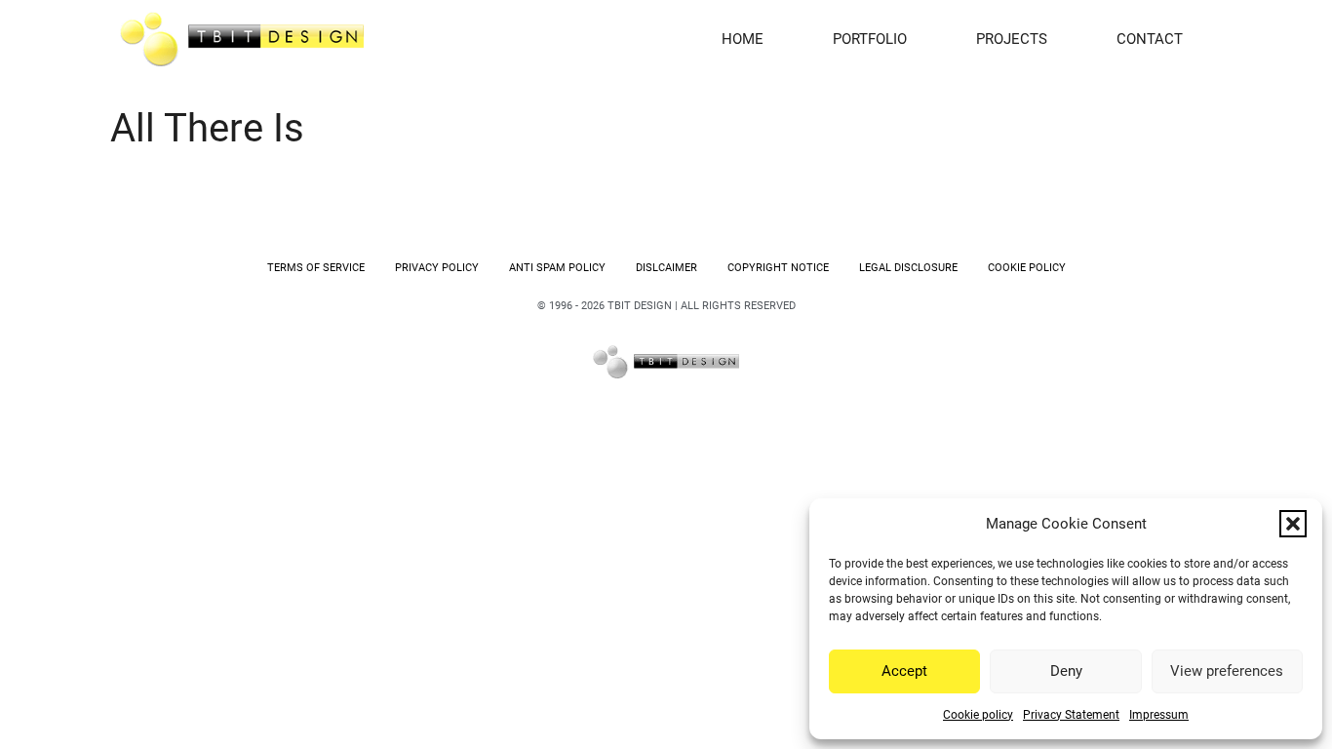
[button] (1293, 523)
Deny (1066, 671)
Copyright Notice (778, 267)
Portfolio (870, 39)
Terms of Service (316, 267)
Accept (904, 671)
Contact (1150, 39)
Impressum (1159, 715)
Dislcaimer (666, 267)
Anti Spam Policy (557, 267)
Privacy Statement (1071, 715)
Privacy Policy (437, 267)
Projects (1011, 39)
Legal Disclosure (908, 267)
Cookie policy (978, 715)
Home (743, 39)
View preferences (1226, 671)
